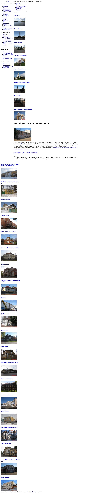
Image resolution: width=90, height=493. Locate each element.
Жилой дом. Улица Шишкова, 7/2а (9, 247)
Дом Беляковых (5, 346)
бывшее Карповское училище (21, 149)
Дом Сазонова (4, 330)
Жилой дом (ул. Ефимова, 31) (8, 231)
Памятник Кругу (18, 95)
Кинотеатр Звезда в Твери (20, 55)
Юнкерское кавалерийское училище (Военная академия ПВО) (10, 165)
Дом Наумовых (5, 313)
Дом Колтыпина (5, 477)
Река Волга (17, 15)
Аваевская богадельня (57, 147)
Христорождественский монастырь (23, 109)
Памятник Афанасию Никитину (22, 82)
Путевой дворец (18, 42)
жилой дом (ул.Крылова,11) (70, 147)
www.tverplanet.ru (31, 491)
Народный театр (5, 264)
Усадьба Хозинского (6, 443)
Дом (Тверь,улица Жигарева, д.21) (9, 427)
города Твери (20, 143)
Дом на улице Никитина (7, 378)
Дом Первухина (5, 411)
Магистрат (3, 297)
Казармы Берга (5, 215)
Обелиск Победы (18, 28)
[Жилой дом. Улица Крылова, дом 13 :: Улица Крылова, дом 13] (22, 140)
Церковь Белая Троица (20, 69)
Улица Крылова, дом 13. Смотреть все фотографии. (26, 152)
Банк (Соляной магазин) (7, 395)
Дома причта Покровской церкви (9, 362)
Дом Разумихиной (5, 199)
